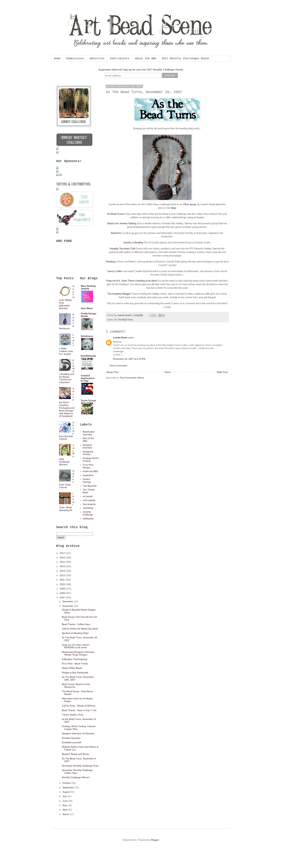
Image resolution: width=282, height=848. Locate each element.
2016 (63, 557)
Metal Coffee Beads (72, 668)
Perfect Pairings (87, 480)
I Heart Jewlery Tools (72, 714)
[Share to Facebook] (160, 315)
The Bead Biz (90, 486)
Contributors (119, 58)
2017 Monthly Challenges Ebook (185, 58)
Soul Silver (87, 308)
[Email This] (151, 315)
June (65, 801)
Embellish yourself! (71, 742)
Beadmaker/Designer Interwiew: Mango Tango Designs (78, 653)
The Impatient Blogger (119, 293)
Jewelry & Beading (133, 242)
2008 (63, 593)
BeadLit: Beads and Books (75, 754)
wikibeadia (88, 518)
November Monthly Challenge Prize (80, 765)
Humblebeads (88, 355)
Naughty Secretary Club (122, 248)
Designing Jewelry (88, 453)
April (65, 809)
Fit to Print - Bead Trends (75, 663)
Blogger (155, 840)
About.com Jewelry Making (121, 223)
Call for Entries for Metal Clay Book (80, 628)
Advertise (97, 58)
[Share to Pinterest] (163, 315)
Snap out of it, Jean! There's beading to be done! (131, 280)
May (65, 805)
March (66, 814)
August (66, 792)
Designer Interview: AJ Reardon (78, 733)
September (69, 787)
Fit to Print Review (88, 466)
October (67, 783)
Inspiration (88, 475)
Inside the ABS (90, 471)
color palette (89, 500)
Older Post (222, 372)
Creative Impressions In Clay (87, 378)
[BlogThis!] (154, 315)
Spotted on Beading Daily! (75, 633)
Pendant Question (71, 738)
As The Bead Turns (123, 320)
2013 (63, 571)
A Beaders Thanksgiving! (74, 659)
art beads (88, 496)
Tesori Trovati (88, 400)
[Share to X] (157, 315)
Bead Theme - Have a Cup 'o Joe (79, 710)
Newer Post (112, 372)
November (68, 606)
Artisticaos (87, 336)
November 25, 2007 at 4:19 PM (129, 359)
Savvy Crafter (114, 271)
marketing (88, 508)
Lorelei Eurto (120, 337)
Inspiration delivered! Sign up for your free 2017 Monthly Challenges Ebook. (141, 69)
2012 (63, 575)
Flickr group (189, 204)
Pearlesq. (111, 261)
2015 (63, 562)
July (65, 796)
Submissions (75, 58)
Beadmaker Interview (89, 433)
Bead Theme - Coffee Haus (76, 624)
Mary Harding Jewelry (88, 287)
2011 (62, 579)
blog (173, 207)
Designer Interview (87, 446)
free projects (89, 504)
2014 (63, 566)
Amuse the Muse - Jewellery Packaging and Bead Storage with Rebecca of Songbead (67, 402)
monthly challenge (88, 513)
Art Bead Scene (115, 213)
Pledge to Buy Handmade (75, 672)
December (68, 601)
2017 (63, 553)
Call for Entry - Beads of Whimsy (78, 705)
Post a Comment (118, 365)
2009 (63, 588)
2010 (63, 584)
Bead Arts (116, 233)
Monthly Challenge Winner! (76, 777)
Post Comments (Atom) (132, 377)
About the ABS (145, 58)
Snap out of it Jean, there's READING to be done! (76, 646)
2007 (63, 597)
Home (57, 58)
